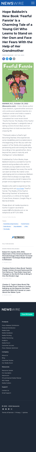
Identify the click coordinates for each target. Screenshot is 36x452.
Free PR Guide (27, 314)
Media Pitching (7, 335)
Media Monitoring (7, 338)
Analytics (5, 340)
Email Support (6, 393)
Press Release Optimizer (10, 348)
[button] (32, 3)
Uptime (25, 412)
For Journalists (6, 373)
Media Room (6, 343)
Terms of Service (8, 412)
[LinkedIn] (8, 409)
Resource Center (7, 370)
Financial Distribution (8, 328)
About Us (5, 355)
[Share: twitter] (7, 58)
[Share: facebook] (3, 58)
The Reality (6, 229)
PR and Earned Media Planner (11, 378)
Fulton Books (7, 226)
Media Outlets (6, 383)
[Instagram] (11, 409)
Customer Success (8, 345)
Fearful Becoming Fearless (10, 224)
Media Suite (6, 330)
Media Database (7, 333)
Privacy (18, 412)
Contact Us (5, 390)
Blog (3, 358)
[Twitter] (6, 409)
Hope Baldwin (17, 226)
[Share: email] (14, 58)
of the (26, 226)
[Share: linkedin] (10, 58)
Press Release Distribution (10, 325)
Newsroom (5, 375)
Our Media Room (7, 363)
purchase (20, 188)
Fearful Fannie (25, 224)
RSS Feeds (5, 380)
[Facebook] (3, 409)
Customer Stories (7, 360)
